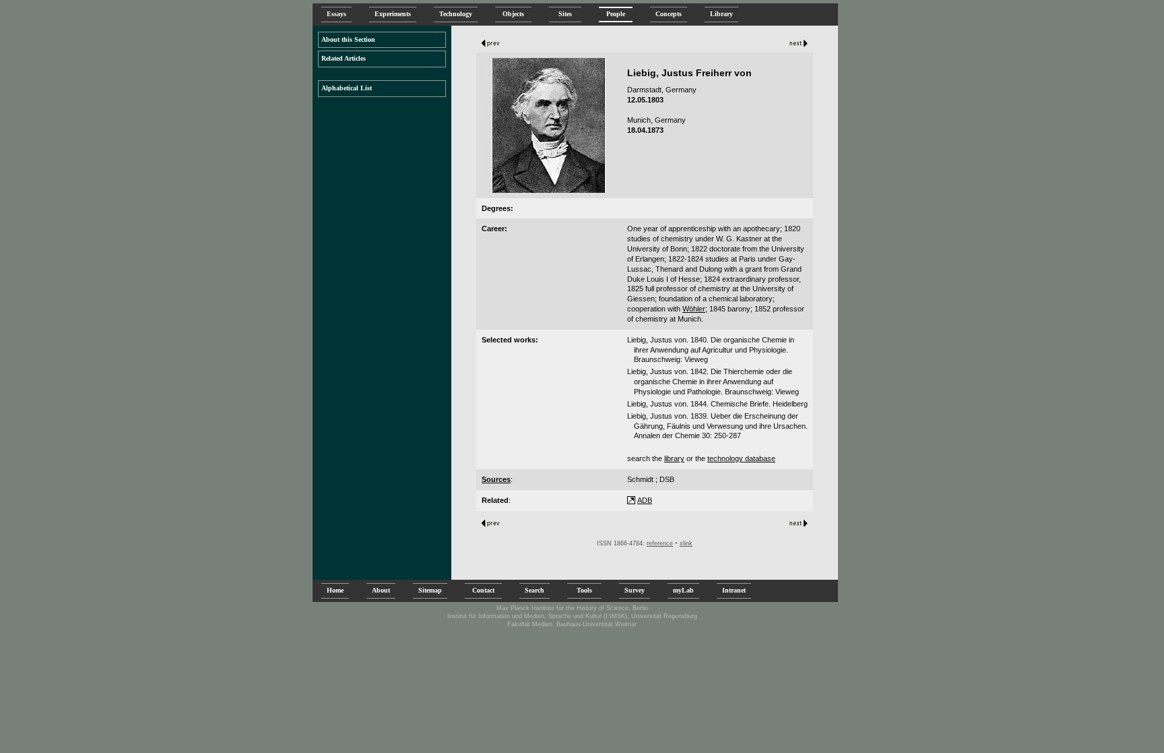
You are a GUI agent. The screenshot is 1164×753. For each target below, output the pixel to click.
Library (721, 14)
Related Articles (343, 58)
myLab (683, 590)
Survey (634, 590)
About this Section (348, 39)
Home (335, 590)
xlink (686, 543)
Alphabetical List (346, 88)
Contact (483, 590)
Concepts (668, 14)
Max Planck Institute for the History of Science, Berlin (572, 608)
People (615, 14)
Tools (584, 590)
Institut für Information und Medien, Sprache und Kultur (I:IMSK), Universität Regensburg (572, 616)
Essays (336, 14)
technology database (741, 458)
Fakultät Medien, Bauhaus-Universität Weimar (572, 624)
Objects (513, 14)
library (674, 458)
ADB (644, 500)
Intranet (734, 590)
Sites (565, 14)
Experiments (393, 14)
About (381, 590)
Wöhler (693, 309)
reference (660, 543)
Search (534, 590)
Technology (455, 14)
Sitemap (430, 590)
